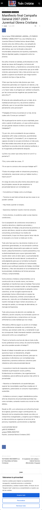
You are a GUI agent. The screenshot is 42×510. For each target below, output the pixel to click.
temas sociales (23, 9)
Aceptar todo (21, 495)
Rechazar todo (21, 506)
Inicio (3, 9)
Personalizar (21, 500)
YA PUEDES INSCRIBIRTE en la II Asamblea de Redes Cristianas (11, 461)
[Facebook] (4, 30)
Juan (5, 26)
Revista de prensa (12, 9)
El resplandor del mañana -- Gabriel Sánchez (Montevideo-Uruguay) (31, 461)
